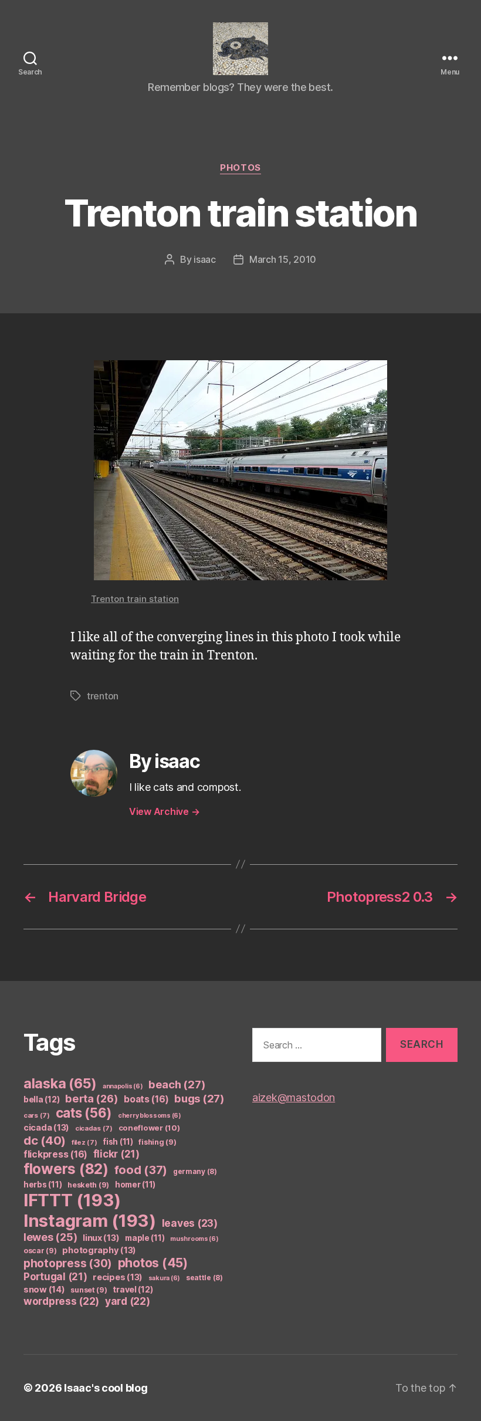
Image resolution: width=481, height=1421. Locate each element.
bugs (199, 1098)
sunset (88, 1289)
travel (133, 1289)
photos (240, 168)
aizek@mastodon (293, 1097)
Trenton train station (135, 598)
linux (101, 1238)
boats (146, 1099)
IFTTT (72, 1200)
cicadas (94, 1128)
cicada (46, 1127)
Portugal (55, 1277)
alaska (60, 1083)
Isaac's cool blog (105, 1388)
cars (36, 1115)
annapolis (123, 1086)
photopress (67, 1263)
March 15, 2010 (282, 259)
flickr (116, 1154)
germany (195, 1171)
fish (118, 1141)
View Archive (164, 811)
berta (91, 1098)
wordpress (61, 1301)
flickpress (55, 1154)
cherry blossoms (149, 1115)
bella (41, 1099)
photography (99, 1250)
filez (84, 1142)
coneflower (149, 1127)
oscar (40, 1250)
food (141, 1170)
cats (84, 1113)
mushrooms (194, 1239)
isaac (205, 259)
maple (144, 1238)
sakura (164, 1278)
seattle (204, 1277)
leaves (190, 1223)
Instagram (89, 1220)
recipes (118, 1277)
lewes (50, 1237)
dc (44, 1140)
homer (135, 1184)
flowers (66, 1169)
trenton (102, 696)
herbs (42, 1184)
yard (127, 1301)
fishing (157, 1142)
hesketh (88, 1184)
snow (44, 1289)
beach (176, 1084)
